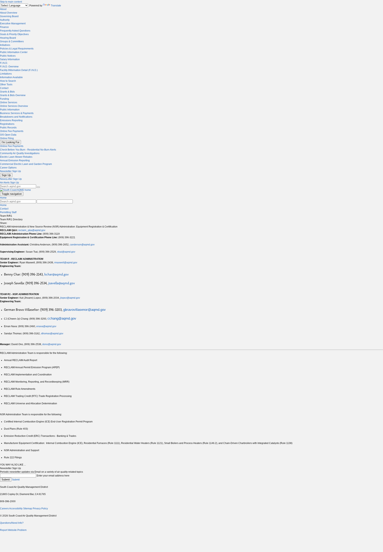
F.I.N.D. (4, 63)
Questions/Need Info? (12, 522)
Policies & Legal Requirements (17, 48)
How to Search (8, 81)
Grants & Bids (7, 91)
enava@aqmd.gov (46, 326)
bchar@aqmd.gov (56, 274)
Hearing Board (8, 37)
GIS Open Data (8, 134)
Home (3, 197)
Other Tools (6, 84)
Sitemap (27, 508)
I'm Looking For (10, 142)
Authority (5, 20)
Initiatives (5, 45)
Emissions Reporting (11, 120)
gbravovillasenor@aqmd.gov (84, 310)
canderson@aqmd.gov (82, 244)
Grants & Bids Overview (13, 95)
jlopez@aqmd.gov (70, 297)
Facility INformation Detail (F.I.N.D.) (19, 70)
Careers (4, 508)
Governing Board (9, 16)
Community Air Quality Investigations (19, 153)
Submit (6, 479)
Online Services (8, 102)
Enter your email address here (53, 475)
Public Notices (8, 55)
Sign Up (6, 175)
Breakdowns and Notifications (16, 116)
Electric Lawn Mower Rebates (16, 156)
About (3, 9)
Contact (4, 88)
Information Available (11, 77)
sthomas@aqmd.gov (52, 333)
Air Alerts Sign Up (9, 182)
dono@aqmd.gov (51, 344)
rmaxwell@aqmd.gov (65, 262)
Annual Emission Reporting (15, 160)
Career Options (8, 167)
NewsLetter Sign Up (11, 179)
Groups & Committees (12, 41)
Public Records (8, 127)
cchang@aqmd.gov (61, 318)
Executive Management (13, 23)
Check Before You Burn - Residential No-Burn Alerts (28, 149)
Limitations (6, 73)
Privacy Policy (40, 508)
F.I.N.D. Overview (9, 66)
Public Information (10, 109)
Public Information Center (14, 52)
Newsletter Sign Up (10, 171)
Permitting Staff (8, 212)
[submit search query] (38, 187)
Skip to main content (11, 1)
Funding (4, 98)
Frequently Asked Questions (15, 30)
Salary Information (10, 59)
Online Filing (7, 138)
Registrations (7, 124)
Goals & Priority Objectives (14, 34)
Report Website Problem (13, 530)
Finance (4, 27)
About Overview (8, 12)
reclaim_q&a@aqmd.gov (31, 230)
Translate (56, 5)
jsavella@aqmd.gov (61, 282)
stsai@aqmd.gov (66, 251)
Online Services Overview (14, 106)
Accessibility (16, 508)
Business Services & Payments (17, 113)
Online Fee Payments (11, 131)
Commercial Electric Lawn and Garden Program (26, 164)
